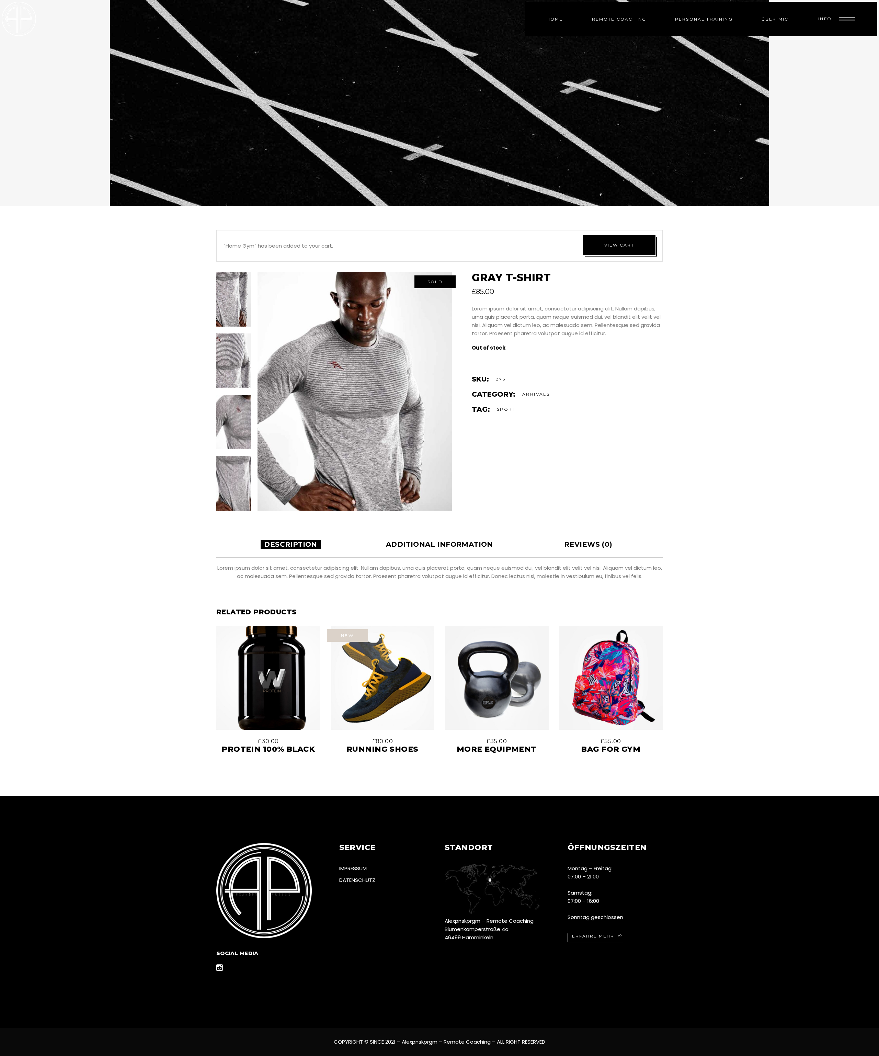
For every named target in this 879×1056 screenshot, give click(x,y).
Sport (506, 409)
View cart (619, 245)
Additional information (439, 544)
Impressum (353, 868)
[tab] (290, 544)
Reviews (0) (588, 544)
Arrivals (536, 394)
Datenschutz (357, 880)
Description (290, 544)
